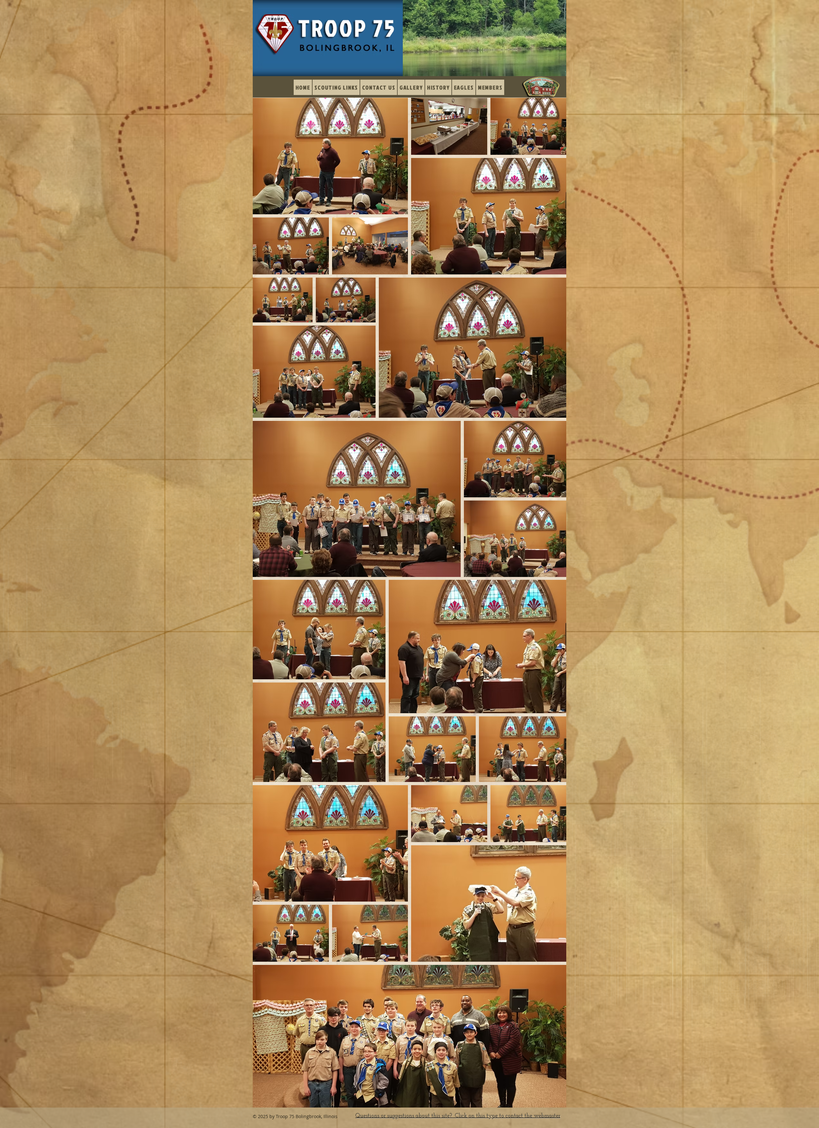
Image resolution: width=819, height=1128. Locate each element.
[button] (411, 87)
